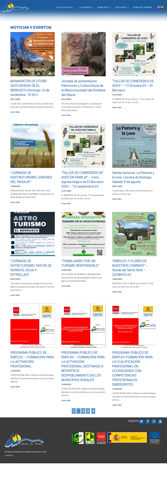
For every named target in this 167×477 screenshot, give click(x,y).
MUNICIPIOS (103, 7)
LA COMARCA (85, 7)
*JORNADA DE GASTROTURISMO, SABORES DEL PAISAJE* (31, 177)
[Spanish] (161, 7)
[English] (158, 7)
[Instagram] (154, 421)
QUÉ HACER (121, 7)
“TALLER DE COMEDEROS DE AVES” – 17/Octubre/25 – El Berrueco (133, 85)
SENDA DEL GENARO (142, 7)
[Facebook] (147, 421)
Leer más (15, 112)
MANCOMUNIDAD (64, 7)
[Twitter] (141, 421)
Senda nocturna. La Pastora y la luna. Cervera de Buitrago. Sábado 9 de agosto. (133, 177)
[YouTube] (160, 421)
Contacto (9, 455)
